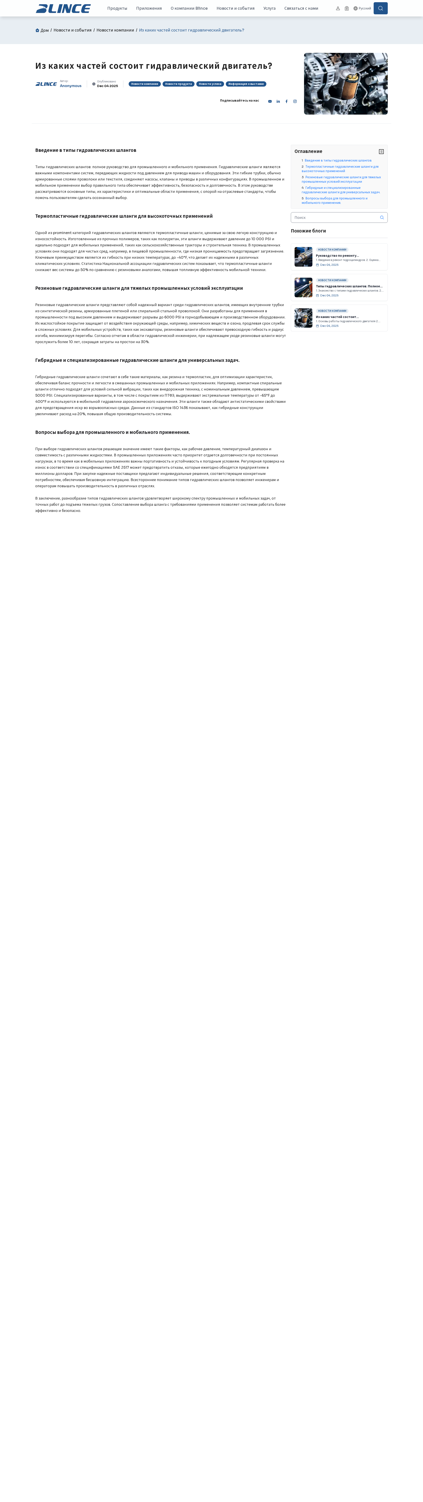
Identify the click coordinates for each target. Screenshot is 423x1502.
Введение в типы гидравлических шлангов (338, 160)
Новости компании (115, 30)
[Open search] (381, 8)
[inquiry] (347, 8)
